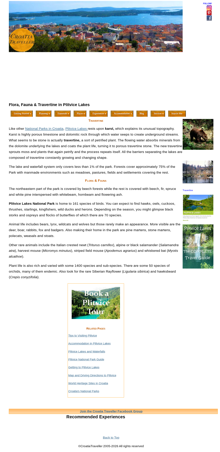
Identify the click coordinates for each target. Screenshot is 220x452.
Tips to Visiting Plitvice (82, 335)
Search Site (176, 113)
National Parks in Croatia (44, 128)
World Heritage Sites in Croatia (88, 383)
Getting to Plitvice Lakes (83, 367)
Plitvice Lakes (76, 128)
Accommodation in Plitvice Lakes (89, 343)
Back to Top (111, 437)
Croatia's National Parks (83, 391)
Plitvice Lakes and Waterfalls (86, 351)
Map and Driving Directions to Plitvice (92, 375)
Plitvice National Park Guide (86, 359)
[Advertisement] (96, 77)
